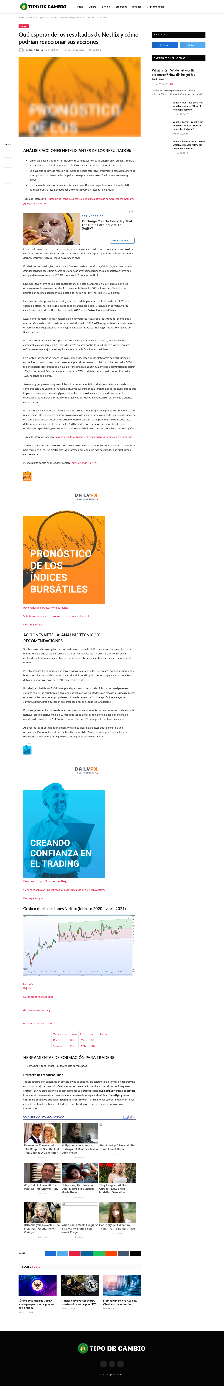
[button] (79, 548)
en (171, 84)
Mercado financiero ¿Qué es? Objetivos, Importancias (120, 1302)
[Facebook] (7, 154)
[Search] (199, 6)
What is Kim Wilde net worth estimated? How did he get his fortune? (173, 74)
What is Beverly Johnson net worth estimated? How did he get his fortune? (189, 145)
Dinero (92, 6)
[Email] (7, 188)
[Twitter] (7, 162)
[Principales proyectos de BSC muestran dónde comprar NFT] (80, 1285)
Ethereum (121, 6)
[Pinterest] (7, 180)
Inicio (80, 6)
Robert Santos (36, 50)
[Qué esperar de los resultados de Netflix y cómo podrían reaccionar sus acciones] (80, 97)
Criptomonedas (155, 6)
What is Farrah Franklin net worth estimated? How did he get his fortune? (188, 125)
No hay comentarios (74, 50)
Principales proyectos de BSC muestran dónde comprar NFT (78, 1302)
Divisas (23, 26)
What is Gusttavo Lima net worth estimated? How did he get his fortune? (188, 106)
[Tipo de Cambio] (43, 6)
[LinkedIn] (7, 171)
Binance (136, 6)
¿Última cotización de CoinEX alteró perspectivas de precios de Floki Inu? (36, 1304)
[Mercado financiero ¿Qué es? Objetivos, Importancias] (122, 1285)
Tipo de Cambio (115, 1374)
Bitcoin (106, 6)
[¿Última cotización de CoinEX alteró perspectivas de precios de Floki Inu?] (38, 1285)
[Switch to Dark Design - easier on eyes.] (203, 6)
